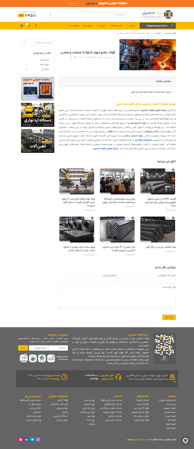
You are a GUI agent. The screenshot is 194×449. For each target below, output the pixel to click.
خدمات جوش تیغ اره (112, 412)
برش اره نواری (89, 408)
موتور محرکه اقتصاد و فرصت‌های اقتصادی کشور (151, 92)
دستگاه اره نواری (60, 416)
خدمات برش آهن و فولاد (111, 400)
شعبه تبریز (171, 416)
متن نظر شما (169, 287)
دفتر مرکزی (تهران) (167, 400)
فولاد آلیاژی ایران (141, 408)
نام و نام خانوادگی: (166, 275)
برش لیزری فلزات (87, 412)
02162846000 (91, 375)
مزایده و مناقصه (33, 416)
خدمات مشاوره (115, 416)
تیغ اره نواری (62, 408)
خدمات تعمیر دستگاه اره (111, 408)
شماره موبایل (109, 275)
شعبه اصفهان (169, 408)
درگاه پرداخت (35, 408)
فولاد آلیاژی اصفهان (140, 412)
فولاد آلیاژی (63, 400)
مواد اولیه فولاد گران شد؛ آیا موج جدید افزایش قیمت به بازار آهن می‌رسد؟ (78, 202)
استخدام (37, 412)
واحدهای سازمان (33, 420)
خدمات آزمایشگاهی (113, 404)
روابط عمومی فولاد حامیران (105, 148)
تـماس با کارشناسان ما (27, 12)
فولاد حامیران (170, 33)
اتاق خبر (157, 33)
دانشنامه (44, 60)
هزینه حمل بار (34, 404)
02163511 (93, 378)
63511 (27, 15)
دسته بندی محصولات (156, 25)
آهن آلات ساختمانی (59, 404)
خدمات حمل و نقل (113, 420)
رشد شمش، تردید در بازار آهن (161, 247)
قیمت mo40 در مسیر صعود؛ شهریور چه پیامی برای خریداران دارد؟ (160, 202)
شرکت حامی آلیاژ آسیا (142, 439)
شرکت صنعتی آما (141, 416)
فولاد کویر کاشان (141, 420)
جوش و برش (62, 420)
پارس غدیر (171, 404)
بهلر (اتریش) (143, 404)
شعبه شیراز (171, 428)
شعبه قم (172, 420)
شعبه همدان (170, 412)
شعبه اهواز (171, 424)
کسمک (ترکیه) (142, 400)
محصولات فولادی (143, 140)
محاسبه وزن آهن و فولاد (30, 400)
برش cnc (91, 420)
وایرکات (91, 424)
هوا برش (91, 416)
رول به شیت (89, 400)
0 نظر (71, 57)
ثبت (23, 348)
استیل (65, 412)
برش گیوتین (89, 404)
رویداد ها (44, 64)
